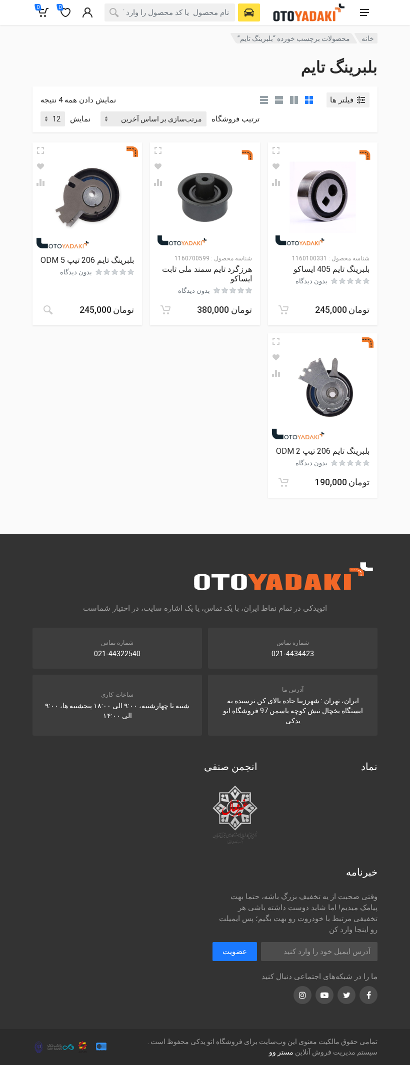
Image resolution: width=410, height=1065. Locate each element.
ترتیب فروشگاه (236, 118)
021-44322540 (117, 654)
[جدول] (264, 99)
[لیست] (279, 99)
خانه (368, 38)
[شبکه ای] (309, 99)
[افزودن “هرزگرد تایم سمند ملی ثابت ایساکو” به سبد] (165, 310)
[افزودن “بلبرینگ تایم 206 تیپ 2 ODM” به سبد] (283, 482)
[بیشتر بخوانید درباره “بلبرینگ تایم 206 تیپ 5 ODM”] (48, 310)
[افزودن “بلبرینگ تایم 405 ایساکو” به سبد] (283, 310)
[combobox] (169, 12)
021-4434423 (293, 654)
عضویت (234, 951)
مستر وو (281, 1052)
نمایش (80, 118)
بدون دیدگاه (312, 281)
